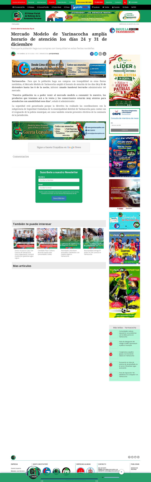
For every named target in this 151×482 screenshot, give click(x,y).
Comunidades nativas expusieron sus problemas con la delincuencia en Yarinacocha (128, 334)
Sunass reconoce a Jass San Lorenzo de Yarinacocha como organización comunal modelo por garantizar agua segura (24, 254)
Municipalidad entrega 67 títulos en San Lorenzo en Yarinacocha (92, 252)
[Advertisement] (59, 210)
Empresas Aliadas (83, 464)
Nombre (41, 177)
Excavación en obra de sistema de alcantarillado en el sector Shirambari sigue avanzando (128, 365)
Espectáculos (62, 2)
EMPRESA (14, 464)
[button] (19, 2)
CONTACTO (102, 464)
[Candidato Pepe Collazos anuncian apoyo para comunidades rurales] (47, 238)
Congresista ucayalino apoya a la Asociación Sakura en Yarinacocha (126, 354)
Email (40, 185)
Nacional (31, 2)
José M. (22, 53)
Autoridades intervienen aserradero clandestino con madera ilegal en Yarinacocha (70, 253)
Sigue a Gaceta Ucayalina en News (59, 147)
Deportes (109, 2)
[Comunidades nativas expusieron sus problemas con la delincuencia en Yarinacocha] (114, 334)
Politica (71, 2)
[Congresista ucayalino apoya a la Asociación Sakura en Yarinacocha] (114, 355)
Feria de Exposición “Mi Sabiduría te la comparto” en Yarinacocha (128, 374)
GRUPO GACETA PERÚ (40, 464)
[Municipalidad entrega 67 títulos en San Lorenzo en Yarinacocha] (93, 238)
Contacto (118, 2)
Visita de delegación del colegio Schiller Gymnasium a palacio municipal (128, 343)
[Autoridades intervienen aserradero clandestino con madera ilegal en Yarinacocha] (70, 238)
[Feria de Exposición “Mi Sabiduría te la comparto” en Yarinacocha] (114, 376)
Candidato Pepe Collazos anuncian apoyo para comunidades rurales (46, 252)
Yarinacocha (44, 53)
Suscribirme (59, 198)
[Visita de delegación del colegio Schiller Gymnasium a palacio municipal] (114, 344)
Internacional (41, 2)
